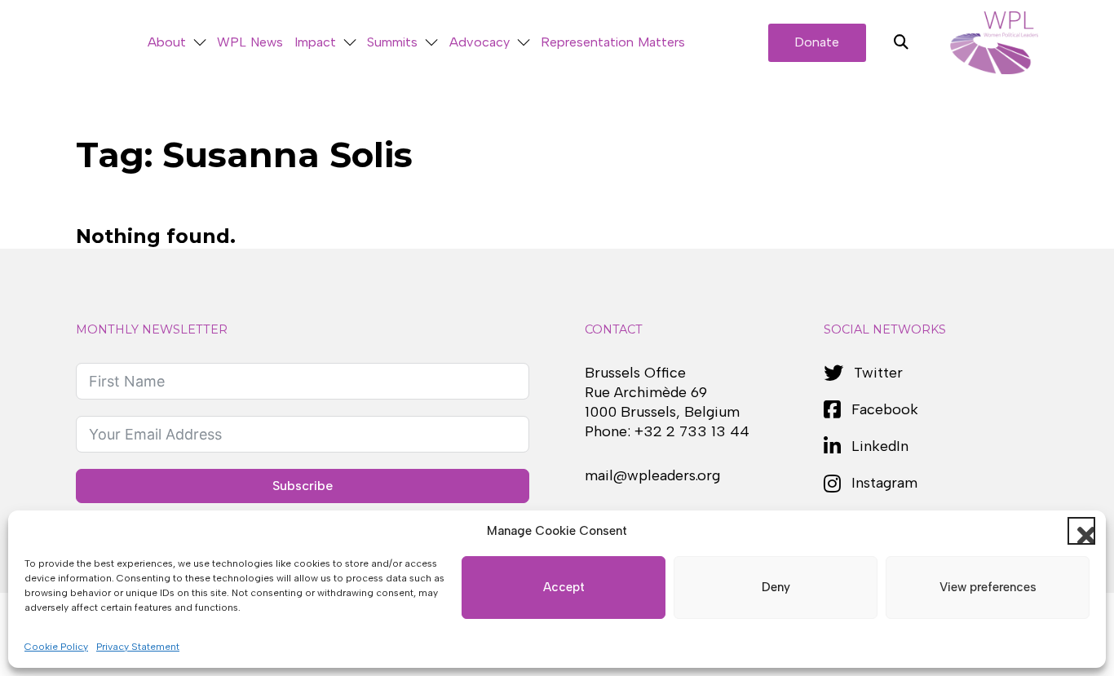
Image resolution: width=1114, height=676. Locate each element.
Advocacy (479, 42)
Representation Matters (613, 42)
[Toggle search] (901, 42)
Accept (564, 587)
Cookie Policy (56, 646)
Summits (392, 42)
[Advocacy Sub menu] (523, 43)
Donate (816, 42)
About (167, 42)
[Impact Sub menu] (349, 43)
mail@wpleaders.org (652, 475)
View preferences (988, 587)
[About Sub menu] (199, 43)
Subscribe (302, 485)
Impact (315, 42)
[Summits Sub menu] (431, 43)
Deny (776, 587)
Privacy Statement (137, 646)
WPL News (250, 42)
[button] (1081, 531)
